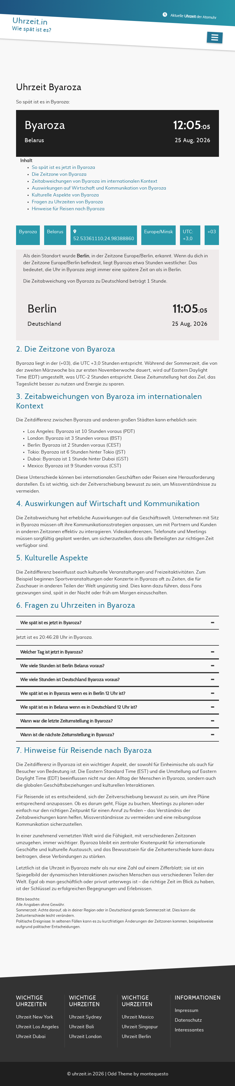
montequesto (154, 1074)
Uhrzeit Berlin (136, 1036)
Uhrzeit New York (34, 1017)
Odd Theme (119, 1074)
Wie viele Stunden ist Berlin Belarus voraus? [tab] (62, 665)
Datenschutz (188, 1020)
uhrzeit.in (81, 1074)
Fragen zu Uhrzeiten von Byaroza (67, 202)
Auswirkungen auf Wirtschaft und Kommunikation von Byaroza (99, 188)
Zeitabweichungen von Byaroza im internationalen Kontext (94, 181)
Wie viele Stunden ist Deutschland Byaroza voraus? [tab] (70, 679)
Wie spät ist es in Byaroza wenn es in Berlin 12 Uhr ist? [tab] (72, 693)
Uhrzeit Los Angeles (37, 1027)
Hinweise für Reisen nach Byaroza (68, 209)
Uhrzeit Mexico (138, 1017)
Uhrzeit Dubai (31, 1036)
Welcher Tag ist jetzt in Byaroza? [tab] (51, 652)
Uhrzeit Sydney (85, 1017)
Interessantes (189, 1030)
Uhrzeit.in (30, 21)
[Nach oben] (215, 1066)
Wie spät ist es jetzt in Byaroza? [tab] (50, 622)
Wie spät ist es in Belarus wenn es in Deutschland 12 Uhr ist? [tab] (78, 707)
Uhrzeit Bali (81, 1027)
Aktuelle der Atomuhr (193, 17)
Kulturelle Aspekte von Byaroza (65, 195)
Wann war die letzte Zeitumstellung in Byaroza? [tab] (66, 721)
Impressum (186, 1010)
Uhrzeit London (85, 1036)
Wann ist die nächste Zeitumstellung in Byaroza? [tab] (67, 734)
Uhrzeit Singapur (140, 1027)
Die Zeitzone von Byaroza (59, 174)
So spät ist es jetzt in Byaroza (63, 167)
